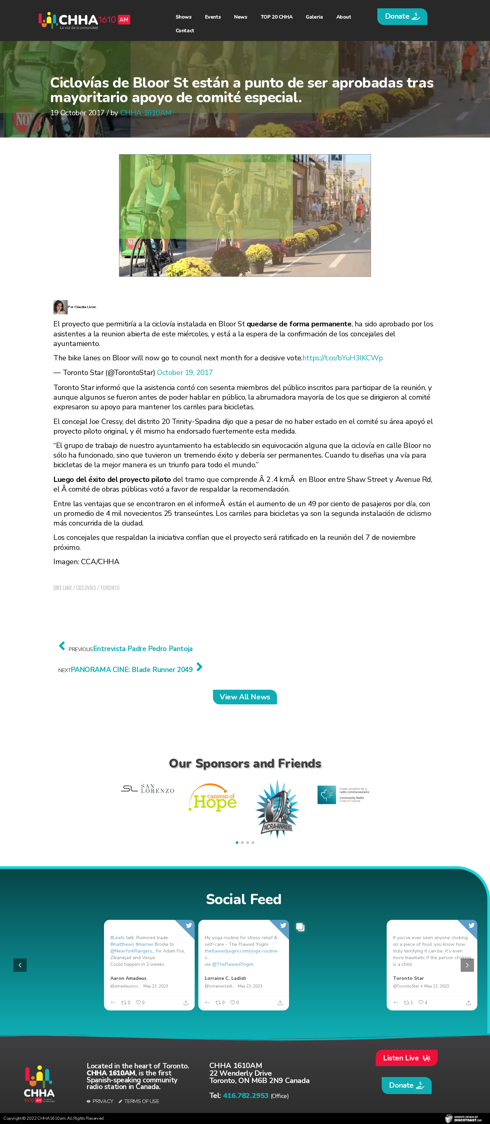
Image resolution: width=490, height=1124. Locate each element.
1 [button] (235, 1006)
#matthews (122, 944)
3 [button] (255, 1006)
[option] (243, 965)
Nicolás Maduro (316, 978)
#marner (144, 944)
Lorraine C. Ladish (225, 978)
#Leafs (117, 938)
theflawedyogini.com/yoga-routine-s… (242, 954)
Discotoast (463, 1118)
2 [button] (245, 1006)
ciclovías (86, 588)
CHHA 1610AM (146, 113)
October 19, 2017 (185, 372)
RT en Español (33, 978)
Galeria (314, 17)
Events (213, 17)
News (240, 17)
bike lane (62, 588)
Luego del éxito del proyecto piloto (112, 479)
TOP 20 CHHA (277, 17)
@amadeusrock (125, 986)
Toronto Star (408, 978)
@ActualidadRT (31, 986)
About (343, 17)
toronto (109, 588)
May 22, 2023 (61, 986)
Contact (185, 30)
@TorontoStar (406, 986)
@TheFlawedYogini (232, 964)
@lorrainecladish (220, 986)
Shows (184, 17)
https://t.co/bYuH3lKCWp (342, 358)
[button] (402, 16)
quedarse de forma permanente (299, 324)
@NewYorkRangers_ (132, 951)
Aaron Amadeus (128, 978)
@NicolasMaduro (314, 986)
